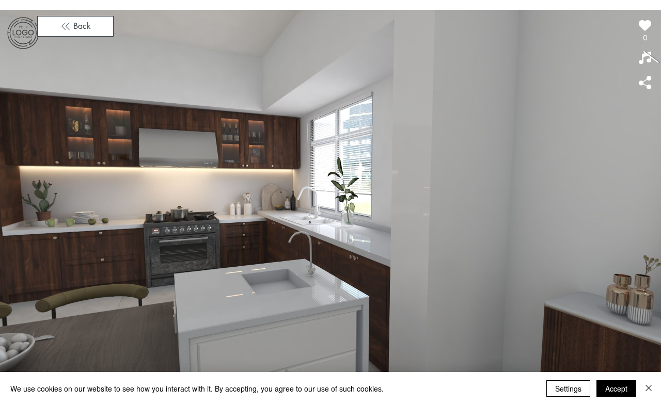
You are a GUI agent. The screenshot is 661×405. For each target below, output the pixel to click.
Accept (616, 388)
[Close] (648, 388)
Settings (568, 388)
